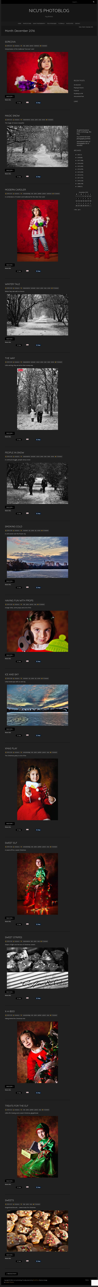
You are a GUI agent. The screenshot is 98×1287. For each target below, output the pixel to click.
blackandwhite (26, 119)
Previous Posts (11, 1273)
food (32, 941)
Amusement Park (79, 96)
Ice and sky (12, 674)
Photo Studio (27, 23)
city (29, 530)
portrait (31, 45)
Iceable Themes (10, 1282)
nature (32, 119)
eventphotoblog (26, 193)
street (48, 362)
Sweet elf (11, 842)
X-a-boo (10, 1011)
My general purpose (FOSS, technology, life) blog (84, 132)
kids (24, 45)
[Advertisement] (86, 64)
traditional (36, 45)
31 (88, 205)
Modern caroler (15, 189)
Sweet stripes (13, 937)
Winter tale (12, 284)
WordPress (36, 1280)
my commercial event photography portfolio (83, 138)
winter (43, 119)
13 (79, 201)
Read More (9, 96)
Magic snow (12, 115)
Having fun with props (19, 600)
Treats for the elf (16, 1105)
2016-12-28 (9, 530)
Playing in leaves (79, 88)
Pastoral (76, 90)
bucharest (33, 288)
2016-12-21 (9, 1109)
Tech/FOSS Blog (51, 23)
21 (81, 203)
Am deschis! (77, 85)
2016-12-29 (9, 288)
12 (76, 201)
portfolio (39, 193)
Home (19, 23)
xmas (35, 604)
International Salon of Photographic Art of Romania (83, 143)
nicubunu (17, 45)
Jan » (79, 209)
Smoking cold (13, 526)
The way (10, 358)
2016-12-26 (9, 752)
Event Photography (39, 23)
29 (83, 205)
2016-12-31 (9, 45)
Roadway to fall (78, 93)
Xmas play (11, 748)
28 (81, 205)
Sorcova (10, 41)
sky (35, 530)
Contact (77, 23)
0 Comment (44, 45)
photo (27, 45)
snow (40, 119)
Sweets (9, 1200)
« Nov (75, 209)
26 (76, 205)
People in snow (14, 452)
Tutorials (61, 23)
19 (76, 203)
